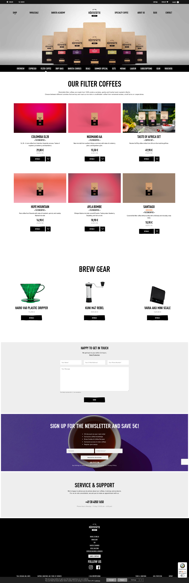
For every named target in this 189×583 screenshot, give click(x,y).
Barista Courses (74, 68)
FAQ (94, 542)
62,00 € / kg (94, 153)
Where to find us (94, 536)
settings (97, 581)
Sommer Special (101, 68)
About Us (141, 12)
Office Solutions (94, 548)
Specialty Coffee (121, 12)
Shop (15, 12)
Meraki (123, 68)
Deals (88, 68)
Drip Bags (59, 68)
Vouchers (168, 68)
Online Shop (94, 539)
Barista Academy (58, 12)
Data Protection (94, 355)
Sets (114, 68)
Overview (20, 68)
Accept (111, 580)
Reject (122, 580)
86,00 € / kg (40, 153)
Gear (158, 68)
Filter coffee (46, 68)
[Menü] (186, 563)
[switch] (182, 575)
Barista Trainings (94, 545)
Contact (168, 12)
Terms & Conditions (140, 576)
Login (154, 2)
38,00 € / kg (148, 225)
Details (37, 159)
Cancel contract (94, 556)
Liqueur (133, 68)
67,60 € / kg (148, 153)
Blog (155, 12)
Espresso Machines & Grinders (94, 551)
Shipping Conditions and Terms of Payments (49, 576)
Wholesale (34, 12)
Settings (133, 580)
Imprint (171, 576)
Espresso (32, 68)
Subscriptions (146, 68)
